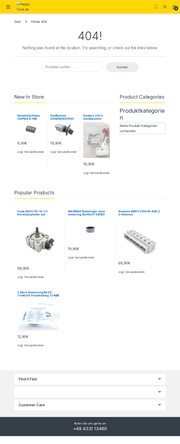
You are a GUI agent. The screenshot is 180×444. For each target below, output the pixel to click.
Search (155, 6)
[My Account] (165, 6)
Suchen (122, 67)
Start (17, 21)
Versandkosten (34, 151)
